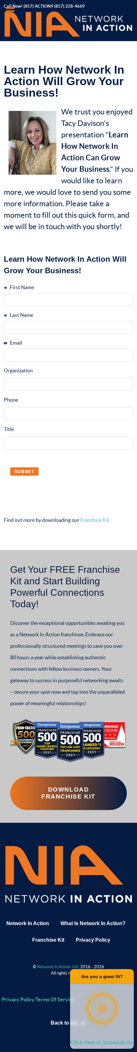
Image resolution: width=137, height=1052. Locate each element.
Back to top (65, 1023)
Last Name (21, 315)
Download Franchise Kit (68, 793)
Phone (11, 400)
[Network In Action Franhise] (68, 873)
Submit (24, 471)
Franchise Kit (94, 520)
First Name (21, 287)
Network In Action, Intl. (58, 966)
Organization (18, 370)
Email (15, 343)
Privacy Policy (93, 940)
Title (9, 429)
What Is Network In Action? (93, 923)
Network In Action (27, 923)
